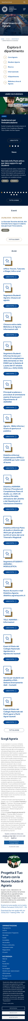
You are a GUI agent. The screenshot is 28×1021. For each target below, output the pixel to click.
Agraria (5, 230)
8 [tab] (20, 192)
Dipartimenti (15, 39)
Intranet (4, 966)
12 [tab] (14, 194)
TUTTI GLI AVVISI (14, 730)
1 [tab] (9, 146)
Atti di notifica (6, 942)
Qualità (4, 938)
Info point (5, 952)
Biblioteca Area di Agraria (14, 82)
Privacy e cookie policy (8, 1003)
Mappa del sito (6, 950)
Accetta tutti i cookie (14, 846)
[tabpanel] (14, 120)
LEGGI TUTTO (15, 141)
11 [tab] (11, 194)
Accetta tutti (13, 1017)
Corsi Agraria (12, 57)
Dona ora (4, 978)
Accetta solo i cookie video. (14, 842)
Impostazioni (13, 1008)
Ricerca (11, 67)
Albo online (5, 935)
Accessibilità (5, 940)
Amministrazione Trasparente (10, 933)
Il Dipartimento (13, 77)
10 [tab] (26, 192)
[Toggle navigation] (24, 9)
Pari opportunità (6, 976)
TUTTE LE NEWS (14, 200)
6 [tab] (15, 192)
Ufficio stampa (6, 973)
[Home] (8, 9)
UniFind (4, 930)
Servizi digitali (6, 968)
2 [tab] (12, 146)
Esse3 (4, 961)
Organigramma (6, 928)
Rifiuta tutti (13, 1013)
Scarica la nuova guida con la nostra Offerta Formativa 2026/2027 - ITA (14, 906)
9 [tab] (23, 192)
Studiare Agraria (14, 62)
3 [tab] (15, 146)
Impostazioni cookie (7, 947)
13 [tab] (16, 194)
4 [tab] (18, 146)
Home (2, 39)
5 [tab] (12, 192)
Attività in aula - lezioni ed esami (10, 971)
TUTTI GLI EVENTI (14, 239)
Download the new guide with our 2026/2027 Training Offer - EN (13, 911)
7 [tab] (18, 192)
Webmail (4, 959)
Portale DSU (5, 964)
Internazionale (13, 72)
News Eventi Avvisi (7, 2)
